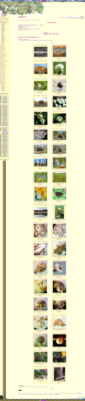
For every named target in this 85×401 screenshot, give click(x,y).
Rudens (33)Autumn (57, 33)
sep (56, 34)
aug (55, 34)
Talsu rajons (2, 86)
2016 (45, 57)
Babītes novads (33, 20)
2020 (59, 108)
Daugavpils (2, 27)
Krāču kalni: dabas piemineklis (35, 28)
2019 (58, 58)
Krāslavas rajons (3, 34)
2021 (58, 257)
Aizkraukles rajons (3, 23)
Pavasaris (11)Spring (50, 33)
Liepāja (2, 36)
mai (51, 34)
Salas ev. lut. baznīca (25, 29)
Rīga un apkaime (23, 20)
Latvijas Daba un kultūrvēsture (22, 17)
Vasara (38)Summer (54, 33)
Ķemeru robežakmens (26, 25)
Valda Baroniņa (45, 129)
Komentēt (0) (40, 58)
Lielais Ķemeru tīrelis (25, 27)
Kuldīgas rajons (3, 35)
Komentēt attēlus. (26, 39)
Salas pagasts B (38, 20)
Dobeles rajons (3, 29)
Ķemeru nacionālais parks (27, 28)
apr (50, 34)
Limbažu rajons (3, 38)
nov (58, 34)
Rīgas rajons (3, 44)
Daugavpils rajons (3, 28)
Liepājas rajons (3, 37)
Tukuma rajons (3, 87)
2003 (60, 220)
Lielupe (24, 26)
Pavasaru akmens (31, 25)
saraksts (5, 17)
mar (49, 34)
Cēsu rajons (2, 26)
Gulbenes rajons (3, 30)
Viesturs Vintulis (45, 80)
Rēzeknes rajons (3, 42)
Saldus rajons (3, 85)
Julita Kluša (46, 46)
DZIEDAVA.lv (43, 1)
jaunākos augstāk (46, 34)
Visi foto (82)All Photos (45, 33)
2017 (65, 75)
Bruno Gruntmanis (64, 130)
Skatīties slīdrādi (20, 39)
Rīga (2, 43)
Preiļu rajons (2, 41)
